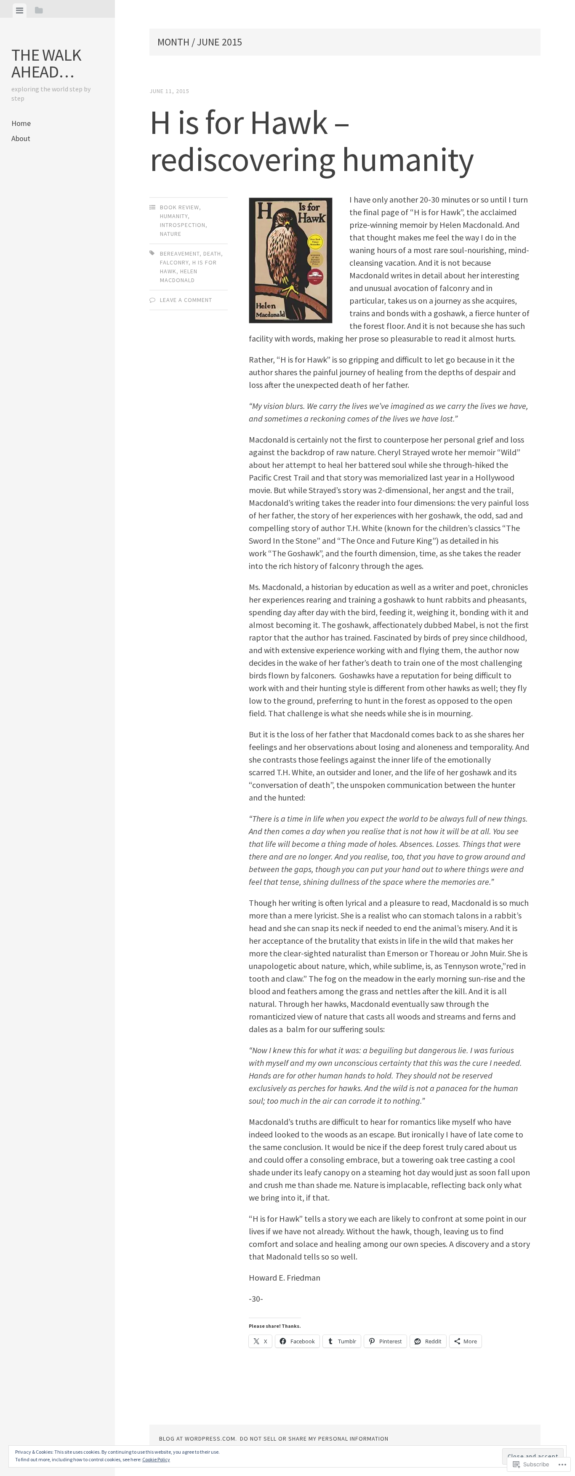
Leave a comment (186, 300)
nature (170, 234)
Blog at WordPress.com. (198, 1438)
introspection (182, 225)
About (20, 138)
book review (179, 207)
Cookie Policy (156, 1459)
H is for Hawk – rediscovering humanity (311, 140)
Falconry (174, 262)
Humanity (174, 216)
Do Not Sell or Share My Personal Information (314, 1438)
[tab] (20, 10)
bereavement (180, 253)
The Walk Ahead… (46, 63)
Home (21, 123)
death (212, 253)
